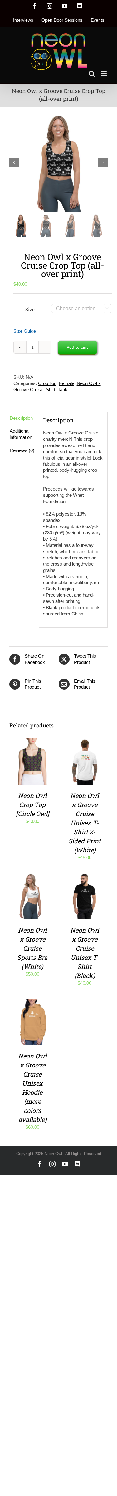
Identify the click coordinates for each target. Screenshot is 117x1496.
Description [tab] (21, 418)
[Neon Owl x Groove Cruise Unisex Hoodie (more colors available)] (32, 1002)
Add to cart (77, 347)
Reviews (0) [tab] (22, 450)
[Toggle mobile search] (92, 73)
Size (30, 309)
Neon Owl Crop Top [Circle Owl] (32, 804)
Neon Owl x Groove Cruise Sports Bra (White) (32, 948)
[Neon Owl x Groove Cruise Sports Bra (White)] (32, 876)
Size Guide (24, 331)
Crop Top (47, 383)
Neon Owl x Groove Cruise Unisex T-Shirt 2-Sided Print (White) (84, 822)
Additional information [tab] (21, 434)
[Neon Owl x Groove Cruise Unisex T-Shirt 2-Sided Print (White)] (85, 741)
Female (66, 383)
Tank (62, 389)
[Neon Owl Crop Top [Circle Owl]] (32, 741)
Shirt (50, 389)
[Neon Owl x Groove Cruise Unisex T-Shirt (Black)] (85, 876)
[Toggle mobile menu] (104, 73)
